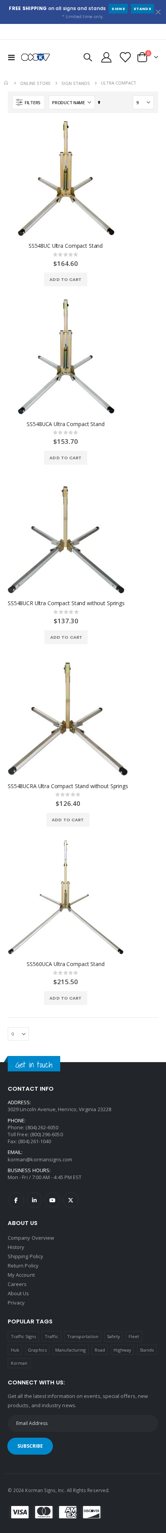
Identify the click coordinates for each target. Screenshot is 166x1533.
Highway (122, 1350)
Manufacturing (70, 1350)
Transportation (82, 1336)
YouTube (52, 1200)
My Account (21, 1274)
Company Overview (31, 1237)
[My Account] (106, 57)
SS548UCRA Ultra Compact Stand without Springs (68, 786)
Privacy (16, 1302)
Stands (142, 8)
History (16, 1247)
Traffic (51, 1336)
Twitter (70, 1200)
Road (100, 1350)
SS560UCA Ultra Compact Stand (65, 964)
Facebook (16, 1200)
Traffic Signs (23, 1336)
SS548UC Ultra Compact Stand (66, 245)
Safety (113, 1336)
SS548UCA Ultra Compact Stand (65, 424)
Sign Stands (75, 83)
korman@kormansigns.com (40, 1159)
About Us (18, 1293)
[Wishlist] (125, 57)
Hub (15, 1350)
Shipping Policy (25, 1256)
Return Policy (23, 1265)
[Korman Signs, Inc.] (35, 57)
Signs (118, 8)
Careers (17, 1284)
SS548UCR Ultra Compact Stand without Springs (66, 603)
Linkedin (34, 1200)
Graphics (37, 1350)
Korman (19, 1363)
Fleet (134, 1336)
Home (6, 83)
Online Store (35, 83)
